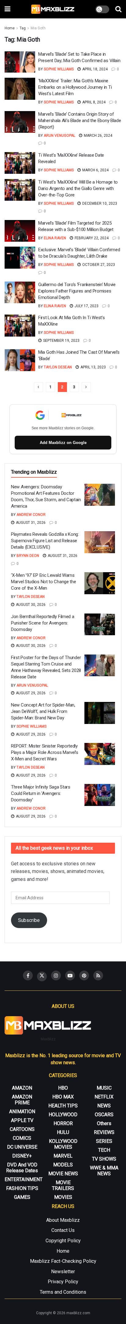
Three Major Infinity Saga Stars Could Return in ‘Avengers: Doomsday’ (40, 793)
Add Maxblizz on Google (63, 442)
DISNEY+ (22, 1156)
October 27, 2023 (98, 265)
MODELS (63, 1165)
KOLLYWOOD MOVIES (63, 1144)
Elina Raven (55, 238)
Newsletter (63, 1271)
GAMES (22, 1197)
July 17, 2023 (86, 306)
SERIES (104, 1141)
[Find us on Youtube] (70, 975)
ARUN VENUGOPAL (59, 135)
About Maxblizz (63, 1220)
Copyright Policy (63, 1241)
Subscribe (29, 920)
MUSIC (104, 1088)
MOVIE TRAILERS (63, 1185)
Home (10, 28)
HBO (63, 1088)
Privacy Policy (63, 1282)
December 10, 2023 (99, 203)
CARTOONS (22, 1129)
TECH (104, 1150)
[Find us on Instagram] (56, 975)
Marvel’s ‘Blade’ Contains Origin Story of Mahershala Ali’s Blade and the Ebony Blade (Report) (79, 120)
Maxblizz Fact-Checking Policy (63, 1261)
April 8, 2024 (93, 102)
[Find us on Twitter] (42, 976)
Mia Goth (38, 28)
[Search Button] (118, 9)
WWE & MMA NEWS (104, 1171)
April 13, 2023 (93, 367)
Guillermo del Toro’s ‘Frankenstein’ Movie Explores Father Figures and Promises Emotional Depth (77, 291)
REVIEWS (104, 1132)
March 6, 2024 (95, 170)
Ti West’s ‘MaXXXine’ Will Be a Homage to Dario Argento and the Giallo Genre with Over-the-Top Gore (78, 188)
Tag (23, 28)
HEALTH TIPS (63, 1106)
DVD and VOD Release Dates (22, 1167)
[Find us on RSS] (98, 975)
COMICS (22, 1138)
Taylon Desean (58, 367)
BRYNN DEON (28, 556)
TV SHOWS (104, 1159)
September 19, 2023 (61, 340)
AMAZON (22, 1088)
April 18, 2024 (94, 69)
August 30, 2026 (30, 604)
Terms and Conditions (63, 1292)
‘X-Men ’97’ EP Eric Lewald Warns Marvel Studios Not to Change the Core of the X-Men (43, 581)
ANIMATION (22, 1111)
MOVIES (63, 1197)
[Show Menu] (7, 9)
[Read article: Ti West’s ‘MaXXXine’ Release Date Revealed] (20, 163)
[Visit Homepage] (53, 9)
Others (104, 1123)
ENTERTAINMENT (24, 1179)
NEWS (104, 1106)
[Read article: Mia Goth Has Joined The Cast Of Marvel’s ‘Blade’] (20, 360)
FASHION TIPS (22, 1188)
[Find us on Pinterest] (84, 975)
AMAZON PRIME (22, 1100)
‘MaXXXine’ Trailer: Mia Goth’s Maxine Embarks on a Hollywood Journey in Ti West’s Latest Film (75, 87)
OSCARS (104, 1114)
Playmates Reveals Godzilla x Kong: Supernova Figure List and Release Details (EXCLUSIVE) (45, 540)
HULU (63, 1132)
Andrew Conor (31, 515)
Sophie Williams (59, 69)
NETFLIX (103, 1097)
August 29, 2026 (30, 693)
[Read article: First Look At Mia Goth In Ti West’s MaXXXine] (20, 326)
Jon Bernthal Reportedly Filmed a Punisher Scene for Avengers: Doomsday (42, 623)
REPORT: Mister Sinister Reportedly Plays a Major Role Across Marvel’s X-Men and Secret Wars (44, 752)
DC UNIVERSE (22, 1147)
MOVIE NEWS (63, 1174)
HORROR (63, 1123)
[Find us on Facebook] (28, 975)
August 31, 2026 (30, 522)
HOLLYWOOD (63, 1114)
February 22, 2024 (91, 238)
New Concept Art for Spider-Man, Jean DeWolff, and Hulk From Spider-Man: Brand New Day (43, 711)
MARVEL (63, 1156)
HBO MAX (63, 1097)
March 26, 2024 (97, 135)
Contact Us (63, 1230)
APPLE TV (22, 1120)
